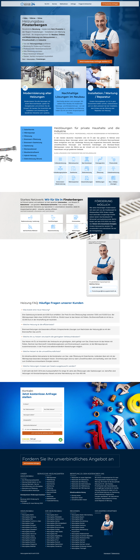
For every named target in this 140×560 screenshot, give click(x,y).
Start (23, 59)
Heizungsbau (31, 59)
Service (54, 4)
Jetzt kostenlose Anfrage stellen (42, 433)
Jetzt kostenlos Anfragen (32, 463)
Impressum (107, 553)
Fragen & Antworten (85, 4)
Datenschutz (35, 429)
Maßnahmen (64, 4)
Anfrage (73, 4)
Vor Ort (47, 4)
